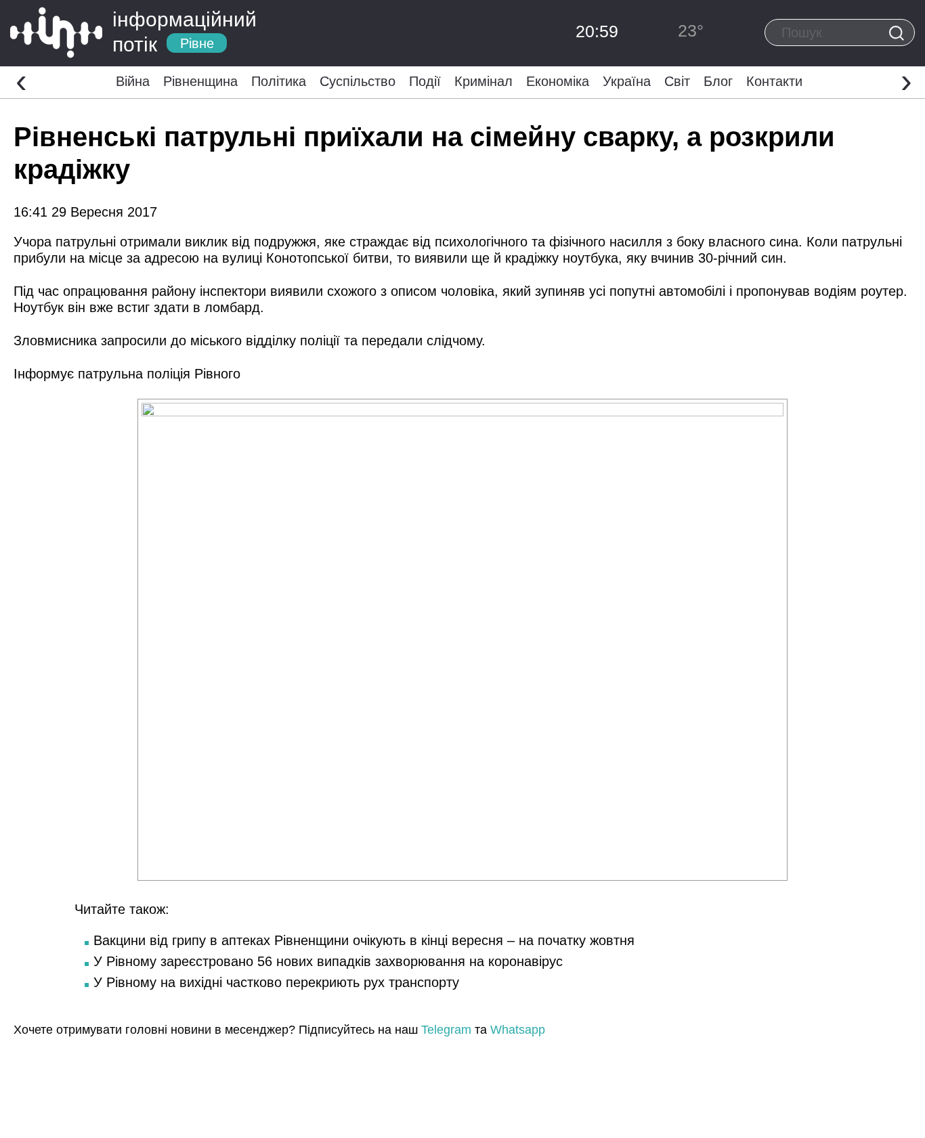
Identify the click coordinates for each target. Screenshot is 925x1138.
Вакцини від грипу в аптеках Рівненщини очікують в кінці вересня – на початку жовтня (363, 940)
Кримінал (483, 81)
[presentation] (21, 80)
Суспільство (357, 81)
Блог (718, 81)
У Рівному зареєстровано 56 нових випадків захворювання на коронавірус (328, 961)
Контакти (774, 81)
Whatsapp (517, 1029)
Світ (677, 81)
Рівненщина (200, 81)
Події (425, 81)
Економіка (557, 81)
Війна (133, 81)
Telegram (446, 1029)
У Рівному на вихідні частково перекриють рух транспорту (276, 982)
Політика (278, 81)
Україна (627, 81)
